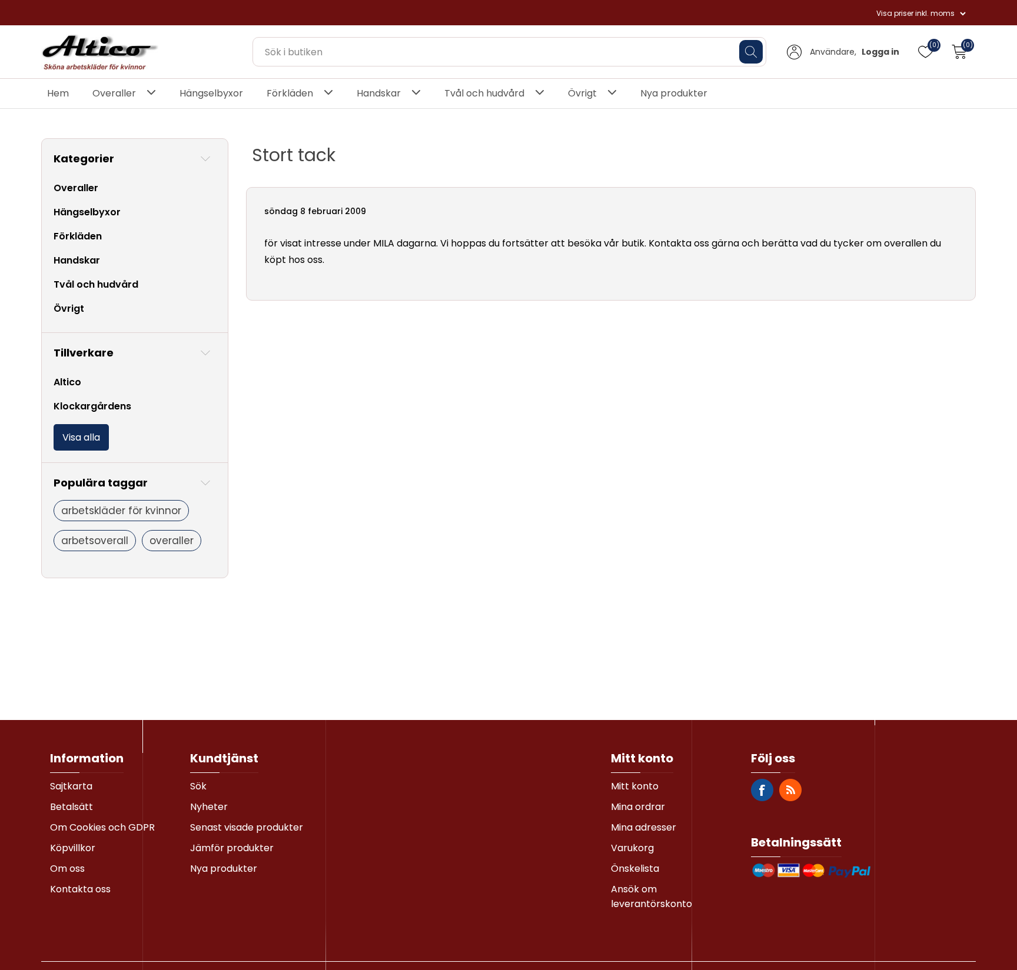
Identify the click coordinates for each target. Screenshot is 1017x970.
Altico (67, 382)
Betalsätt (71, 807)
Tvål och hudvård (484, 93)
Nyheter (209, 807)
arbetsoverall (94, 541)
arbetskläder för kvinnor (121, 511)
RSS (790, 790)
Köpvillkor (72, 848)
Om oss (67, 868)
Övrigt (582, 93)
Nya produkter (673, 93)
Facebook (762, 790)
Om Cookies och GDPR (102, 827)
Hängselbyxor (211, 93)
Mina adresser (643, 827)
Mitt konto (635, 786)
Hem (58, 93)
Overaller (114, 93)
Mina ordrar (638, 807)
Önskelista (635, 868)
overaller (171, 541)
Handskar (379, 93)
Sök (198, 786)
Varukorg (632, 848)
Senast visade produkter (246, 827)
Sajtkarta (71, 786)
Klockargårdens (92, 406)
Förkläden (290, 93)
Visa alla (81, 437)
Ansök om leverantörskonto (651, 896)
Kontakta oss (80, 889)
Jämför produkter (232, 848)
